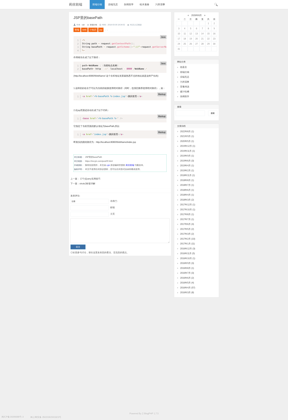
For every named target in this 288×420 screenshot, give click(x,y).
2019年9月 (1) (187, 155)
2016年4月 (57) (187, 287)
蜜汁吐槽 (184, 91)
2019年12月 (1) (187, 146)
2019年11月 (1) (187, 151)
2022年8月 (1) (187, 131)
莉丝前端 (75, 4)
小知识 (93, 29)
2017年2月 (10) (187, 238)
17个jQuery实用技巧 (90, 178)
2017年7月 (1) (187, 219)
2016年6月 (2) (187, 278)
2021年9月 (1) (187, 136)
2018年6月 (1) (187, 190)
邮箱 (112, 207)
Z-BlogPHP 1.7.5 (150, 413)
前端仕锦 (97, 4)
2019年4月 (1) (187, 165)
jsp (100, 29)
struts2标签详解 (87, 183)
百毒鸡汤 (184, 86)
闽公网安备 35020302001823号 (45, 417)
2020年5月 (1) (187, 141)
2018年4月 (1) (187, 194)
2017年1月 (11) (187, 243)
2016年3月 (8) (187, 292)
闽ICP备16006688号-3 (13, 416)
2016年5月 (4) (187, 282)
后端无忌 (113, 4)
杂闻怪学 (129, 4)
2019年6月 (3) (187, 160)
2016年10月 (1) (187, 258)
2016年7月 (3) (187, 273)
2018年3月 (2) (187, 199)
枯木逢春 (144, 4)
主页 (112, 214)
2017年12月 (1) (187, 204)
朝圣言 (183, 67)
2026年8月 (196, 15)
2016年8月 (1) (187, 268)
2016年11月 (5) (187, 253)
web (84, 29)
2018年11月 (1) (187, 175)
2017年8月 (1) (187, 214)
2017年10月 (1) (187, 209)
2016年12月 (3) (187, 248)
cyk (83, 25)
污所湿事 (160, 4)
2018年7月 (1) (187, 185)
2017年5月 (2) (187, 229)
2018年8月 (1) (187, 180)
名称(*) (113, 201)
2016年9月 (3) (187, 263)
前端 (77, 29)
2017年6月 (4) (187, 224)
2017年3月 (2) (187, 234)
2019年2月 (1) (187, 170)
